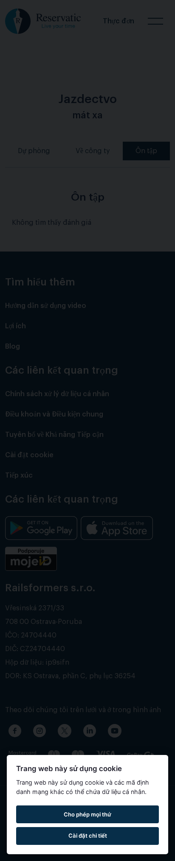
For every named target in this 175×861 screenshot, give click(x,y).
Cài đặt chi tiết (87, 835)
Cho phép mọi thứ (87, 814)
